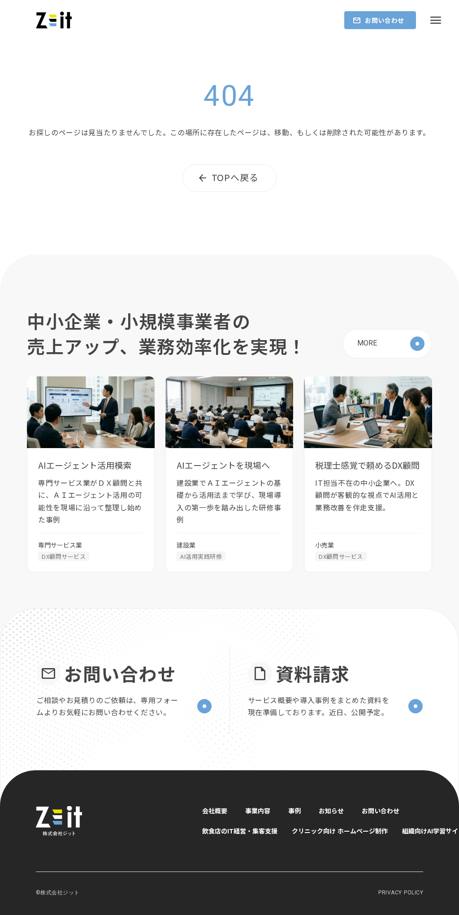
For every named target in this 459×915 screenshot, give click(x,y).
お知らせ (331, 810)
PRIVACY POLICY (400, 892)
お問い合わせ (380, 810)
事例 (294, 810)
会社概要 (214, 810)
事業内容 (257, 810)
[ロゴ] (54, 20)
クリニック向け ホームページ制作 (340, 830)
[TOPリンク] (110, 821)
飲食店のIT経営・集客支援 (239, 830)
